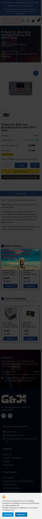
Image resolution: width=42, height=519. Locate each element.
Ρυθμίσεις (21, 514)
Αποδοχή (8, 514)
